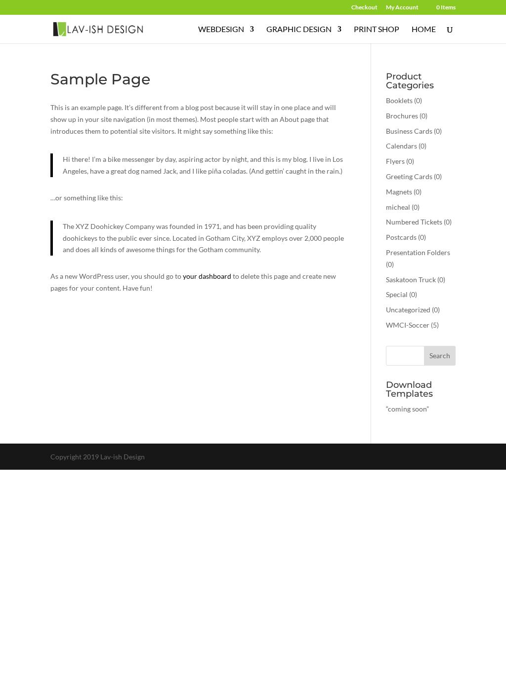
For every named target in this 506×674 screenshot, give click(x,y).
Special (397, 294)
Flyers (395, 161)
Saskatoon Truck (411, 279)
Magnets (399, 191)
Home (424, 30)
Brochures (402, 116)
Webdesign (221, 30)
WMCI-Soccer (407, 325)
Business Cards (409, 131)
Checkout (364, 7)
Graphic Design (299, 30)
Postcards (401, 237)
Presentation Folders (418, 252)
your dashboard (207, 276)
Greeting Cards (409, 176)
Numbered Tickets (414, 222)
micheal (398, 207)
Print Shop (376, 30)
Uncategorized (408, 309)
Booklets (399, 100)
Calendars (401, 146)
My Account (402, 7)
